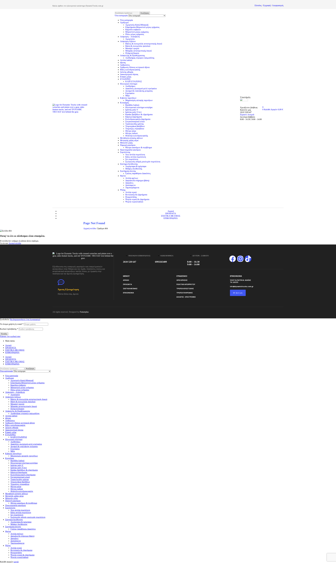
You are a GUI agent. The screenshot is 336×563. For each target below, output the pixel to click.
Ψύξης (122, 190)
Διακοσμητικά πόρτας (129, 74)
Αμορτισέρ (130, 39)
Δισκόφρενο (130, 185)
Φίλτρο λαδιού (131, 133)
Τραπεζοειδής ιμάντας (134, 124)
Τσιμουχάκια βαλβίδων (135, 126)
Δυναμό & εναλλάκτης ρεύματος (139, 91)
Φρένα (123, 176)
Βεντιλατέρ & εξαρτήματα (136, 195)
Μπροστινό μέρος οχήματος (137, 32)
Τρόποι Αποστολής (185, 288)
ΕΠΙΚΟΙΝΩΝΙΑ (128, 293)
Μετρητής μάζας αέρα (129, 140)
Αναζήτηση (144, 13)
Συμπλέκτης (125, 152)
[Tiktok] (248, 258)
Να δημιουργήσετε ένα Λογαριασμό (25, 319)
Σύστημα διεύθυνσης (129, 164)
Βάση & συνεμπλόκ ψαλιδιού (137, 46)
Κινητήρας (124, 103)
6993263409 (161, 261)
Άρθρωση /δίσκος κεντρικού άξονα (134, 67)
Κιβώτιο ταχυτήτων (128, 98)
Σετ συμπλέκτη (131, 159)
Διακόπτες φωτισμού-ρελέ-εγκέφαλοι (141, 88)
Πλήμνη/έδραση (132, 53)
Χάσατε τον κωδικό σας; (10, 336)
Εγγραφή (267, 5)
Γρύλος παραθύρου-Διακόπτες (138, 173)
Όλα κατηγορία (126, 20)
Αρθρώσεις (125, 65)
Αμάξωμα (124, 22)
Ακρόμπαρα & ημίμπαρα (135, 166)
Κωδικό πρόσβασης (9, 329)
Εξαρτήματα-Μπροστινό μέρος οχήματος (142, 27)
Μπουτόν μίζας (126, 143)
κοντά (16, 562)
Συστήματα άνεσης (128, 171)
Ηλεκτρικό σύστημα (128, 84)
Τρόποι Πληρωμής (184, 293)
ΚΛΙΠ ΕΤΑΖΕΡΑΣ (133, 81)
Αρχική (8, 345)
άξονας (123, 62)
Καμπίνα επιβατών (133, 29)
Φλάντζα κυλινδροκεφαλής (136, 136)
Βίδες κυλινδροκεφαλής (130, 70)
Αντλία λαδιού (126, 60)
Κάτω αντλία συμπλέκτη (135, 157)
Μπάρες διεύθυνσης (133, 169)
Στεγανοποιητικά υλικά (135, 121)
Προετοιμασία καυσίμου (130, 150)
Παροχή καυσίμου (127, 145)
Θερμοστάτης (131, 197)
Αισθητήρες (130, 86)
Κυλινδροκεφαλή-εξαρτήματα (137, 119)
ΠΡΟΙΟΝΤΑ (127, 284)
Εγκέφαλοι (129, 93)
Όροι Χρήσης (181, 280)
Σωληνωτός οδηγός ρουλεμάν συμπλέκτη (142, 162)
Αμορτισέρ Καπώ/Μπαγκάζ (137, 25)
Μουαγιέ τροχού (132, 48)
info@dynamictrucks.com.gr (241, 286)
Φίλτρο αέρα (130, 131)
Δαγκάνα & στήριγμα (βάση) (137, 180)
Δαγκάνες (129, 183)
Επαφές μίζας (125, 77)
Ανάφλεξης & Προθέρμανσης (132, 55)
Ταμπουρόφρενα (132, 187)
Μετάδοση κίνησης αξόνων (131, 138)
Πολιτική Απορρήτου (185, 284)
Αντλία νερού (131, 192)
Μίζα (127, 95)
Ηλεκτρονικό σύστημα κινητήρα (138, 107)
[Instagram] (240, 258)
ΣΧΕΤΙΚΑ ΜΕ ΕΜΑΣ (130, 288)
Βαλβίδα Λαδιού (132, 105)
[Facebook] (232, 258)
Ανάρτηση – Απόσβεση (130, 37)
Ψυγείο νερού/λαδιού (134, 202)
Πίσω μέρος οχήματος (134, 34)
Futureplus (84, 312)
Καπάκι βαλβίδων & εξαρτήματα (139, 114)
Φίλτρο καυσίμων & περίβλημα (138, 147)
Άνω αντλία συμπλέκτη (135, 154)
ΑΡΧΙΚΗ (126, 280)
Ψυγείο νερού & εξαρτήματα (137, 199)
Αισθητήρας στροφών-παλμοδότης (139, 58)
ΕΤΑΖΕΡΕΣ (125, 79)
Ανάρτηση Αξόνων (128, 41)
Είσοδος (258, 5)
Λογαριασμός (278, 5)
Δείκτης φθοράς (126, 72)
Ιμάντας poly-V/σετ (133, 112)
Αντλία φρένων (131, 178)
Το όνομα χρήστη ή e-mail (11, 324)
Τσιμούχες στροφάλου (134, 128)
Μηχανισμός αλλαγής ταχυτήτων (139, 100)
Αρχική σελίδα (89, 228)
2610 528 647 (129, 261)
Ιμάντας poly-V (131, 110)
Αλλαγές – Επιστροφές (186, 297)
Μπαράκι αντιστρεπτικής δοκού (138, 51)
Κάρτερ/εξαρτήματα (133, 117)
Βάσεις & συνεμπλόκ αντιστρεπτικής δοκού (143, 44)
